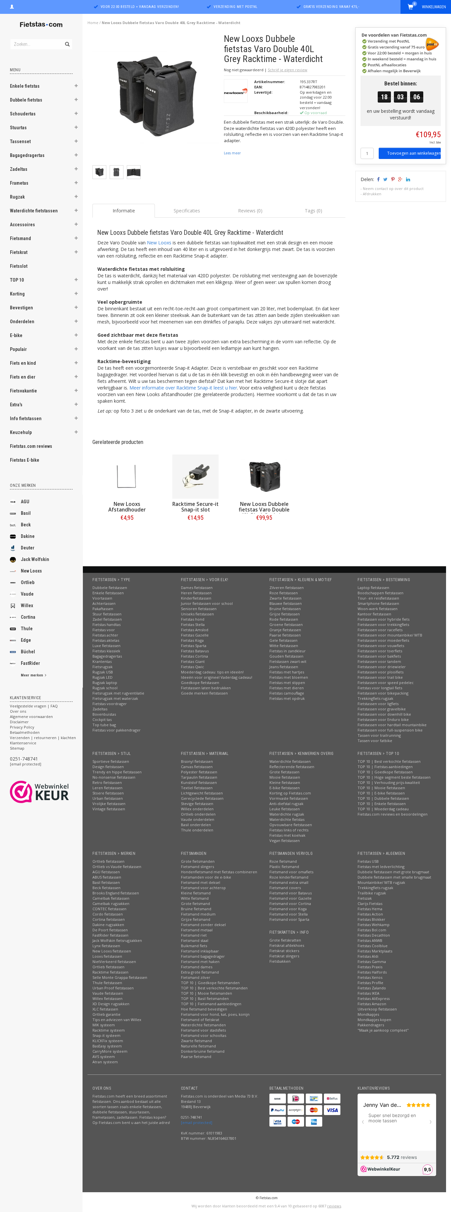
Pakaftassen (102, 608)
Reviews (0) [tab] (250, 210)
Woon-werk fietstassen (378, 608)
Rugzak (17, 197)
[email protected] (25, 763)
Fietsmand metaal (197, 929)
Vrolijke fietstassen (108, 803)
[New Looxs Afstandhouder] (126, 476)
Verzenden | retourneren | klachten (43, 737)
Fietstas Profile (370, 982)
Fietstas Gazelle (195, 635)
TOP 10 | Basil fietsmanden (205, 998)
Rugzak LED (102, 677)
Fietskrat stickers (284, 950)
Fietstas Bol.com (372, 929)
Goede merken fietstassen (204, 693)
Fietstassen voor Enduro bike (383, 719)
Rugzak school (105, 687)
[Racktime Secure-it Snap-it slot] (195, 476)
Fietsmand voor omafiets (291, 871)
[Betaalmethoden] (277, 1098)
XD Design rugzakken (110, 1003)
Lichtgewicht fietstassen (202, 793)
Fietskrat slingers (284, 955)
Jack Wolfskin (35, 559)
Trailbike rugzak (372, 892)
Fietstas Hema (370, 908)
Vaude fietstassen (107, 993)
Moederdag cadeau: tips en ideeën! (212, 671)
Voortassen (102, 598)
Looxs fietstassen (107, 956)
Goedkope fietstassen (200, 682)
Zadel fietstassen (107, 619)
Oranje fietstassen (285, 629)
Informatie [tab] (124, 210)
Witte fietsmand (195, 898)
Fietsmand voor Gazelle (290, 898)
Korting (17, 293)
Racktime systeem (108, 1030)
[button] (76, 86)
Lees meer (232, 153)
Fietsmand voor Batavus (290, 892)
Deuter (27, 547)
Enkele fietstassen (108, 592)
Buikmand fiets (194, 945)
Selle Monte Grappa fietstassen (119, 977)
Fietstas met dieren (286, 687)
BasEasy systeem (107, 1045)
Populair (18, 349)
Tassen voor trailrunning (379, 735)
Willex (27, 605)
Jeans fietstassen (283, 666)
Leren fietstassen (107, 787)
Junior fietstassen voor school (207, 603)
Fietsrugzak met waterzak (115, 698)
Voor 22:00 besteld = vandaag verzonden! (140, 7)
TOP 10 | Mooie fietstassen (381, 787)
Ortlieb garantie (106, 1014)
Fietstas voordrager (109, 703)
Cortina (28, 617)
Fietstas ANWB (370, 940)
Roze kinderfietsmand (288, 877)
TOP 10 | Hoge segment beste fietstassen (394, 777)
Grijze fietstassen (284, 613)
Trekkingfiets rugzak (375, 698)
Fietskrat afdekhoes (286, 945)
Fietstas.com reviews (31, 446)
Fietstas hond (192, 619)
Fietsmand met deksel (200, 882)
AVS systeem (103, 1056)
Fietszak (365, 898)
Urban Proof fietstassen (113, 987)
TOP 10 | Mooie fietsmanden (206, 993)
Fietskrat (18, 252)
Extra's (16, 404)
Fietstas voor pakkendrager (116, 730)
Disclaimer (19, 721)
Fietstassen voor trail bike (380, 677)
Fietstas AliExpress (374, 998)
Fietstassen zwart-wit (287, 661)
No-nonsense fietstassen (113, 777)
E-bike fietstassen (284, 787)
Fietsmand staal (194, 940)
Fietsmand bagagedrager (203, 956)
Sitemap (17, 748)
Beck (26, 524)
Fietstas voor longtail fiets (380, 687)
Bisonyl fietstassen (197, 761)
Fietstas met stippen (287, 682)
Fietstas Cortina (194, 656)
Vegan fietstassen (284, 840)
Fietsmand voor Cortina (290, 903)
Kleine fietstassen (284, 782)
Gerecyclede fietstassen (202, 798)
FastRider (30, 663)
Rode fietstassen (283, 619)
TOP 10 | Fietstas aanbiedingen (385, 766)
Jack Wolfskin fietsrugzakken (117, 940)
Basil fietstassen (106, 882)
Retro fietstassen (107, 782)
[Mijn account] (12, 6)
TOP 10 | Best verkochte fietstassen (389, 761)
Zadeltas (18, 169)
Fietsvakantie (23, 390)
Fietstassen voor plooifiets (380, 671)
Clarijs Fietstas (370, 903)
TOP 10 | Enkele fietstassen (382, 803)
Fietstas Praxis (370, 966)
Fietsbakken (280, 961)
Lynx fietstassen (106, 945)
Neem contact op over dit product (393, 188)
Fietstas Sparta (193, 645)
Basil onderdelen (196, 824)
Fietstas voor (103, 629)
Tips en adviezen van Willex (116, 1019)
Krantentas (102, 661)
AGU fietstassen (106, 871)
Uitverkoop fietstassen (377, 1009)
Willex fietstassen (107, 998)
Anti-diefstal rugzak (286, 803)
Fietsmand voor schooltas (203, 1035)
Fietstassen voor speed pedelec (386, 682)
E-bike (16, 335)
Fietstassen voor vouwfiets (381, 645)
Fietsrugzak (102, 666)
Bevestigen (21, 307)
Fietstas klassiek (106, 650)
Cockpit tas (102, 719)
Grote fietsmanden (198, 861)
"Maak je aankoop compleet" (383, 1030)
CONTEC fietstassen (109, 908)
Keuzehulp (21, 432)
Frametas (19, 183)
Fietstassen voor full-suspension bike (390, 730)
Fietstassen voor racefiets (380, 629)
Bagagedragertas (27, 155)
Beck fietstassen (106, 887)
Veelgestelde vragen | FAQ (34, 705)
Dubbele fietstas (26, 100)
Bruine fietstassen (285, 608)
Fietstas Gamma (372, 961)
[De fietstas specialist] (41, 24)
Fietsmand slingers (197, 866)
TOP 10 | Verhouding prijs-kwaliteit (389, 782)
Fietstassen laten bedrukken (206, 687)
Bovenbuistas (104, 714)
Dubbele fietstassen (109, 587)
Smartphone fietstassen (378, 603)
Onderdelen (22, 321)
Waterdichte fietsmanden (203, 1024)
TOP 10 (17, 280)
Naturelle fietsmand (198, 1045)
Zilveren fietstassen (286, 587)
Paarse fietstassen (285, 635)
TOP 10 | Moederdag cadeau (383, 808)
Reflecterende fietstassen (291, 766)
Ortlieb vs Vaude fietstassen (116, 866)
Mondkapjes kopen (374, 1019)
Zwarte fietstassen (285, 598)
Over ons (18, 711)
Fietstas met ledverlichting (381, 866)
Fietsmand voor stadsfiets (203, 1030)
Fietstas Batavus (195, 650)
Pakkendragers (371, 1024)
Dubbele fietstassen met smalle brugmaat (394, 877)
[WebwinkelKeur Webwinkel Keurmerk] (51, 792)
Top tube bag (104, 724)
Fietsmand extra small (288, 882)
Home (92, 22)
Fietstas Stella (193, 624)
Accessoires (22, 224)
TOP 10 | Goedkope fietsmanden (210, 982)
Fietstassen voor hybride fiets (383, 619)
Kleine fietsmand (196, 892)
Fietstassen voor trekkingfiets (383, 624)
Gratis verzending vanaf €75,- (331, 7)
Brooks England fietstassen (115, 892)
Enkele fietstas (25, 86)
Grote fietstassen (284, 771)
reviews (334, 1205)
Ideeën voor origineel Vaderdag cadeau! (216, 677)
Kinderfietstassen (196, 598)
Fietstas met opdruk (287, 698)
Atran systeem (105, 1061)
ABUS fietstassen (106, 877)
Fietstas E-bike (24, 460)
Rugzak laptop (104, 682)
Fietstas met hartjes (286, 671)
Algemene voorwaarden (31, 716)
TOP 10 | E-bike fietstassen (381, 793)
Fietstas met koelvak (287, 835)
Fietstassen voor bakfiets (379, 656)
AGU (25, 501)
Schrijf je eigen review (287, 69)
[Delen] (377, 179)
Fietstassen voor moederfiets (383, 640)
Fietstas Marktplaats (375, 950)
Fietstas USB (368, 861)
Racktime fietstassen (110, 972)
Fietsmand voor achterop (203, 887)
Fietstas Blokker (371, 919)
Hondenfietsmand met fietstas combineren (219, 871)
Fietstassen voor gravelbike (382, 708)
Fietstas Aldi (368, 956)
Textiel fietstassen (197, 787)
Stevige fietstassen (197, 803)
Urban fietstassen (107, 798)
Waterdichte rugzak (286, 814)
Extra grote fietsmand (200, 972)
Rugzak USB (102, 671)
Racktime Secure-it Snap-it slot (195, 507)
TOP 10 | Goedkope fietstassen (385, 771)
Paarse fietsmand (196, 1056)
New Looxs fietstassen (111, 950)
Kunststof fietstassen (199, 782)
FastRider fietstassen (110, 935)
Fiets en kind (23, 363)
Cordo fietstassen (107, 914)
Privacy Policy (22, 727)
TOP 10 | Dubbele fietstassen (383, 798)
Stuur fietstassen (106, 613)
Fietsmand (20, 238)
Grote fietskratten (285, 940)
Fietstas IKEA (368, 993)
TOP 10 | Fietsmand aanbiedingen (211, 1003)
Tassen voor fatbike (375, 740)
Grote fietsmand (195, 903)
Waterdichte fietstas (286, 819)
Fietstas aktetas (105, 640)
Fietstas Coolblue (373, 945)
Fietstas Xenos (370, 977)
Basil (26, 513)
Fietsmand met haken (200, 961)
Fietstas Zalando (372, 987)
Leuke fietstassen (284, 808)
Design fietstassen (108, 766)
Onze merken (23, 485)
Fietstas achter (105, 635)
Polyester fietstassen (199, 771)
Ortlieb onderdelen (198, 814)
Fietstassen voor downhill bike (384, 714)
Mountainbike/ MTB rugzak (381, 882)
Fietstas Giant (193, 661)
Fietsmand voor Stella (288, 914)
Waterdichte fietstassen (34, 210)
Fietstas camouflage (286, 693)
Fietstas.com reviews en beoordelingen (393, 814)
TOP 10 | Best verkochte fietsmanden (214, 987)
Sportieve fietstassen (110, 761)
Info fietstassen (26, 418)
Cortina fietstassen (108, 919)
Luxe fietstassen (106, 645)
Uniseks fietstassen (197, 613)
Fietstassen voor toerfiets (380, 650)
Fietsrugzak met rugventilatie (118, 693)
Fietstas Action (370, 914)
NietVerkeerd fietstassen (114, 961)
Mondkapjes (368, 1014)
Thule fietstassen (107, 982)
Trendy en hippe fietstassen (117, 771)
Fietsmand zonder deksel (203, 924)
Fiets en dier (22, 377)
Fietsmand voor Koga (288, 908)
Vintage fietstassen (108, 808)
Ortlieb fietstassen (108, 861)
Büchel (28, 651)
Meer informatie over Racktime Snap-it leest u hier (183, 388)
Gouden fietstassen (286, 656)
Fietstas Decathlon (374, 935)
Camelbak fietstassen (110, 898)
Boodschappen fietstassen (380, 592)
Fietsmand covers (285, 887)
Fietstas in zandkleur (287, 650)
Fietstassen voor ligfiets (378, 703)
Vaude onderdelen (197, 819)
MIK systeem (103, 1024)
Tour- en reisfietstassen (378, 598)
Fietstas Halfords (372, 972)
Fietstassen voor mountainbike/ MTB (390, 635)
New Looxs (31, 571)
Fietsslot (18, 266)
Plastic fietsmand (284, 866)
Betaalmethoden (25, 732)
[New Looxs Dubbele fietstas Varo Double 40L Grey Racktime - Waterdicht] (155, 99)
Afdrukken (372, 193)
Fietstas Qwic (192, 666)
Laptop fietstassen (373, 587)
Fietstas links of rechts (288, 829)
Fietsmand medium (198, 914)
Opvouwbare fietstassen (290, 824)
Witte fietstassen (283, 645)
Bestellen (126, 531)
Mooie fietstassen (284, 777)
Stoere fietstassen (108, 793)
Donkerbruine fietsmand (203, 1051)
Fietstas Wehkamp (374, 924)
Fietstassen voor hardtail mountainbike (392, 724)
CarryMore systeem (109, 1051)
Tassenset (20, 141)
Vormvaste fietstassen (288, 798)
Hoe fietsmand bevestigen (204, 1009)
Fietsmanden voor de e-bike (206, 877)
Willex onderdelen (197, 808)
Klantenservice (23, 742)
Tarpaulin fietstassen (199, 777)
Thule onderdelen (197, 829)
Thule (27, 628)
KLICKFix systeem (107, 1040)
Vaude (27, 594)
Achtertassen (104, 603)
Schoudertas (23, 113)
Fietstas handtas (106, 624)
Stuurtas (18, 127)
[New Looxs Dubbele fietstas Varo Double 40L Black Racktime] (264, 476)
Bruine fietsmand (196, 908)
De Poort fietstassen (110, 929)
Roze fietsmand (283, 861)
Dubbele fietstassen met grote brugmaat (393, 871)
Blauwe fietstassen (285, 603)
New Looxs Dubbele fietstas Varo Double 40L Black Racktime (264, 510)
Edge (26, 640)
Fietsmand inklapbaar (200, 950)
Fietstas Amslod (194, 629)
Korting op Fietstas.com (290, 793)
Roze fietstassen (283, 592)
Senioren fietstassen (199, 608)
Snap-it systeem (106, 1035)
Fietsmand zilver (195, 977)
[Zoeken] (67, 41)
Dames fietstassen (197, 587)
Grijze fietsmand (195, 919)
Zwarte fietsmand (196, 1040)
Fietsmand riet (194, 935)
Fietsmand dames (196, 966)
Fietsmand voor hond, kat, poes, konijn (215, 1014)
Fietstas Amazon (372, 1003)
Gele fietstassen (283, 640)
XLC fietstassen (105, 1009)
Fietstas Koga (192, 640)
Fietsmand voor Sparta (289, 919)
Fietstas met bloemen (288, 677)
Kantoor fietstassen (374, 613)
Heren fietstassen (196, 592)
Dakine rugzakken (108, 924)
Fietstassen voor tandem (379, 661)
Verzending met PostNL (236, 7)
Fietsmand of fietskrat (200, 1019)
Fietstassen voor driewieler (382, 666)
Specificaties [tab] (187, 210)
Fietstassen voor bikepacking (383, 693)
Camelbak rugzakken (110, 903)
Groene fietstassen (286, 624)
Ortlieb (27, 582)
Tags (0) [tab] (313, 210)
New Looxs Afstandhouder (127, 507)
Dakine (28, 536)
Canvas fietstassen (197, 766)
